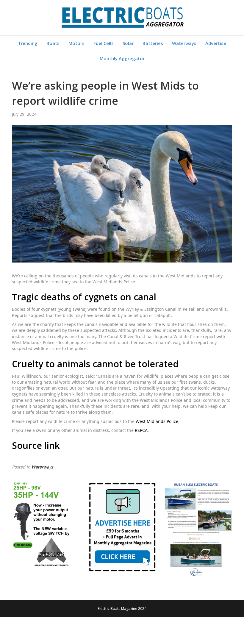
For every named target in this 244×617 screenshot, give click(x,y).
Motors (76, 43)
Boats (53, 43)
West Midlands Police (157, 421)
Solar (128, 43)
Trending (27, 43)
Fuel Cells (103, 43)
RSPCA (141, 430)
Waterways (184, 43)
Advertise (215, 43)
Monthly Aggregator (122, 58)
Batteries (153, 43)
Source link (36, 445)
